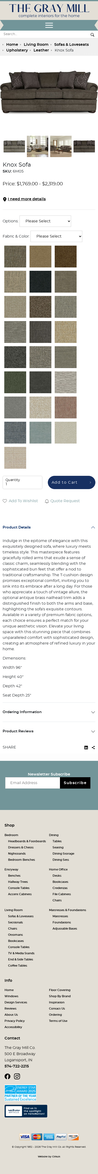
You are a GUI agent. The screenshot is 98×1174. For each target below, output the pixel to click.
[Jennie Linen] (66, 432)
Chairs (57, 900)
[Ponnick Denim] (15, 432)
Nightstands (17, 853)
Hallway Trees (18, 881)
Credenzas (60, 888)
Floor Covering (59, 990)
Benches (14, 875)
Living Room (14, 910)
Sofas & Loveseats (21, 916)
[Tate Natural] (15, 458)
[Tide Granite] (15, 357)
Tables (57, 841)
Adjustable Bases (65, 928)
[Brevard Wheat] (66, 282)
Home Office (58, 869)
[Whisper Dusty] (66, 407)
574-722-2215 (17, 1066)
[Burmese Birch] (66, 307)
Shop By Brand (60, 996)
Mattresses (60, 916)
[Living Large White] (66, 382)
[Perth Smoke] (40, 332)
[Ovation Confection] (66, 332)
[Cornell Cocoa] (66, 256)
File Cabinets (62, 894)
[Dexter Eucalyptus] (15, 382)
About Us (11, 1014)
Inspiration (56, 1002)
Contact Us (57, 1008)
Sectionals (15, 922)
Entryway (11, 869)
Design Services (16, 1002)
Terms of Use (58, 1021)
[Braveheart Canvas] (15, 282)
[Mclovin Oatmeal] (15, 307)
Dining (54, 835)
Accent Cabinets (20, 894)
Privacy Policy (15, 1021)
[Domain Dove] (15, 407)
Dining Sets (61, 859)
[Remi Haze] (40, 432)
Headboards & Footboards (27, 841)
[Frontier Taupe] (40, 307)
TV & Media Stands (21, 953)
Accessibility (13, 1027)
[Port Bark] (15, 256)
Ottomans (15, 934)
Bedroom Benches (21, 859)
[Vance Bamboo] (66, 357)
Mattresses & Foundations (67, 910)
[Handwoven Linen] (15, 332)
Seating (58, 847)
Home (9, 990)
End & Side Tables (20, 959)
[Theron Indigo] (40, 282)
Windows (11, 996)
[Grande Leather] (40, 256)
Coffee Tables (17, 965)
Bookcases (60, 881)
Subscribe (75, 783)
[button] (49, 199)
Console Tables (18, 888)
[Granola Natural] (40, 407)
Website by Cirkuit (49, 1156)
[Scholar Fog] (40, 382)
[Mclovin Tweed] (40, 357)
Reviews (10, 1008)
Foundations (62, 922)
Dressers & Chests (21, 847)
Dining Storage (63, 853)
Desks (57, 875)
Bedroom (11, 835)
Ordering (55, 1014)
